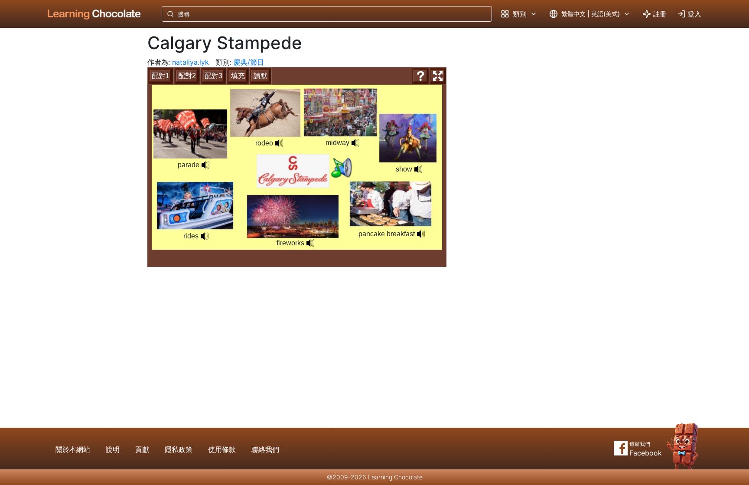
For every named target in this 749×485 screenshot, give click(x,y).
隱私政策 (178, 449)
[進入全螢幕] (437, 76)
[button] (341, 167)
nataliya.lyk (190, 62)
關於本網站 (72, 449)
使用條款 (222, 449)
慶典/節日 (249, 62)
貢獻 (142, 449)
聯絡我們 (265, 449)
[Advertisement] (88, 171)
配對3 (213, 75)
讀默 (260, 75)
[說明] (420, 76)
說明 (113, 449)
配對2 (187, 75)
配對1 (160, 75)
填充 (238, 75)
